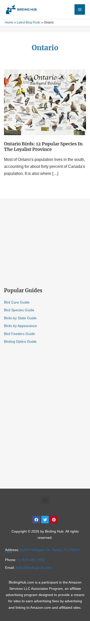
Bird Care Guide (17, 302)
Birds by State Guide (20, 318)
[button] (45, 500)
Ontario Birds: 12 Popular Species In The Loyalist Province (43, 146)
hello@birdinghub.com (33, 568)
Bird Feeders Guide (19, 334)
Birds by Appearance (20, 326)
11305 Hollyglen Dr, (42, 551)
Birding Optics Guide (20, 341)
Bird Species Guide (19, 310)
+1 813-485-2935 (31, 560)
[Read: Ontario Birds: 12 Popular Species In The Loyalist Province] (45, 102)
